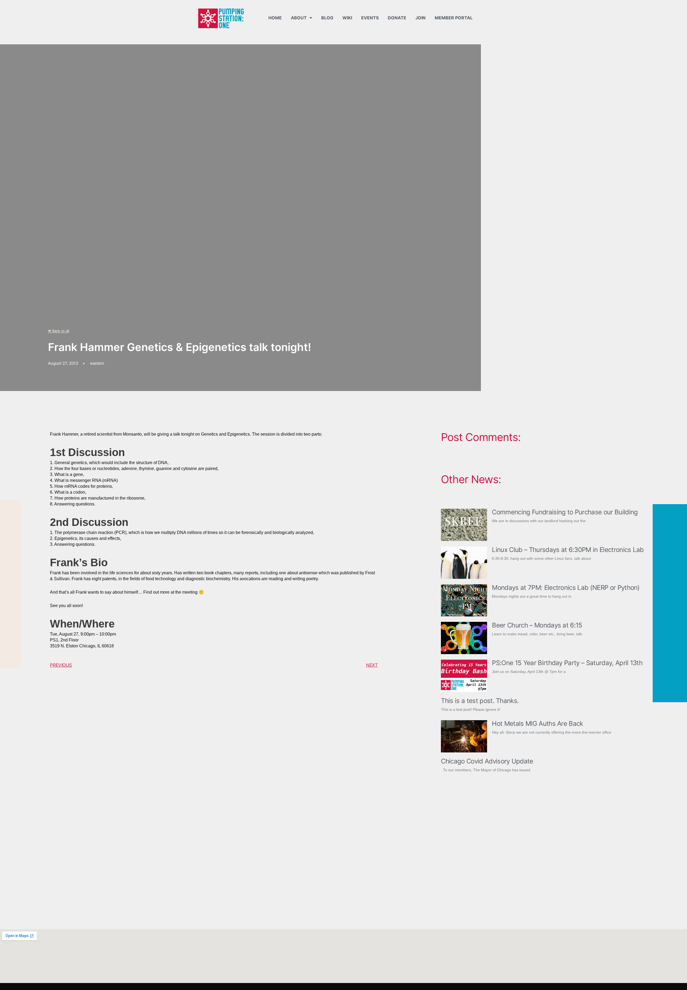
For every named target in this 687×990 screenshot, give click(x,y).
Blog (327, 17)
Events (370, 17)
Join (420, 17)
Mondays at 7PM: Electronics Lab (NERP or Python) (566, 587)
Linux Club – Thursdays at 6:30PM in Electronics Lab (568, 550)
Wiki (347, 17)
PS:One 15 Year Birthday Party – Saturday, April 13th (567, 663)
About (299, 17)
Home (275, 17)
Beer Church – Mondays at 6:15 (537, 625)
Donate (397, 17)
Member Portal (454, 17)
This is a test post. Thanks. (480, 701)
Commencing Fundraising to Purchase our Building (565, 512)
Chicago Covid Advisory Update (487, 761)
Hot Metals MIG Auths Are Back (537, 723)
